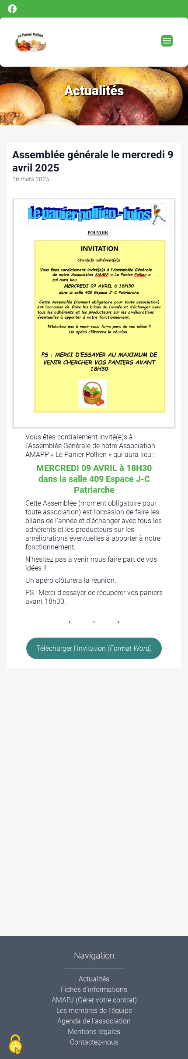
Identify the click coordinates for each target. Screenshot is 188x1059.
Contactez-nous (94, 1042)
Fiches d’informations (94, 989)
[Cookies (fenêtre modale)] (15, 1044)
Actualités (94, 979)
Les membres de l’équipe (94, 1010)
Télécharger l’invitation (94, 648)
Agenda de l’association (94, 1021)
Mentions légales (94, 1031)
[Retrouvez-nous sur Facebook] (94, 9)
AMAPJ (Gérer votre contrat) (94, 1000)
